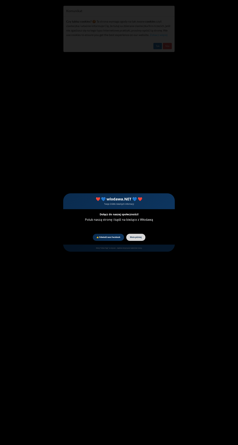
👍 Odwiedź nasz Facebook (108, 237)
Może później (136, 237)
